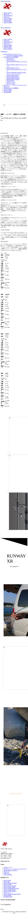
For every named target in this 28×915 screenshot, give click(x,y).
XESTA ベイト (7, 892)
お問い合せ (7, 873)
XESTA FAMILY (8, 874)
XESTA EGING (7, 884)
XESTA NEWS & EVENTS (10, 870)
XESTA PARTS (7, 895)
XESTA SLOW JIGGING (10, 885)
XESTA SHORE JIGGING (10, 883)
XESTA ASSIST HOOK (10, 890)
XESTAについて (8, 867)
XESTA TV (6, 871)
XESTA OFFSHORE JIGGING (11, 888)
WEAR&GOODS (8, 896)
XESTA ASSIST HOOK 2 (10, 891)
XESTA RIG (7, 881)
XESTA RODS (7, 880)
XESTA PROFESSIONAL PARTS (12, 894)
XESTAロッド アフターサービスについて (15, 869)
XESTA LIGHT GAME (9, 887)
